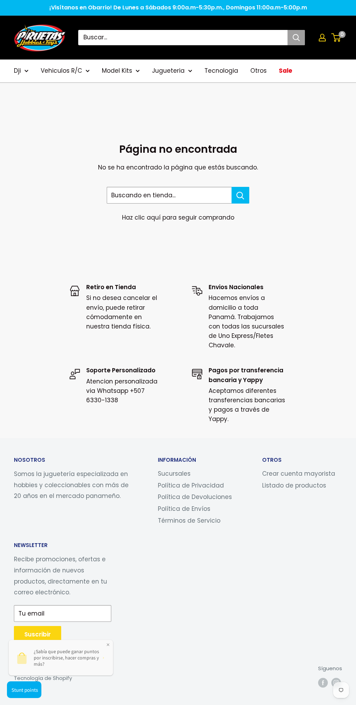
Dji (17, 70)
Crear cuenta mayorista (298, 473)
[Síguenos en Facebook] (323, 683)
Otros (258, 70)
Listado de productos (294, 485)
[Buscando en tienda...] (240, 195)
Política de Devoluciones (195, 497)
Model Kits (117, 70)
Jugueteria (168, 70)
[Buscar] (296, 37)
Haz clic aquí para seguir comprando (178, 217)
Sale (285, 70)
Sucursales (174, 473)
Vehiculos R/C (61, 70)
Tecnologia (221, 70)
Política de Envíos (184, 509)
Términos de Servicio (189, 520)
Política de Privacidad (191, 485)
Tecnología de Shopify (43, 678)
